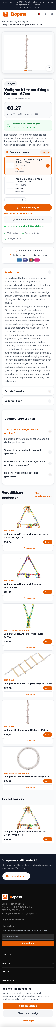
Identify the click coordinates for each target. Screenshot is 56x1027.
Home (4, 21)
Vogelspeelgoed (21, 21)
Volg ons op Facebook (13, 919)
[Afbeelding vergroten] (49, 68)
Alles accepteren (28, 1006)
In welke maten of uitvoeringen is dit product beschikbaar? (24, 463)
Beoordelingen (13, 401)
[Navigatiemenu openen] (31, 14)
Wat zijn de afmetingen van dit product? (21, 431)
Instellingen (28, 1021)
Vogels (10, 21)
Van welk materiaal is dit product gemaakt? (22, 452)
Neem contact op (16, 876)
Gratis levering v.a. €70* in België (16, 2)
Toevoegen (29, 548)
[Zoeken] (46, 14)
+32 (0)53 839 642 (11, 913)
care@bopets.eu (29, 913)
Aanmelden (28, 943)
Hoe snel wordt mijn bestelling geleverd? (21, 475)
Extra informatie (14, 391)
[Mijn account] (52, 14)
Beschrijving (12, 272)
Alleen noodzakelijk (28, 1013)
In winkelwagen (30, 207)
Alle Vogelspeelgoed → (43, 496)
